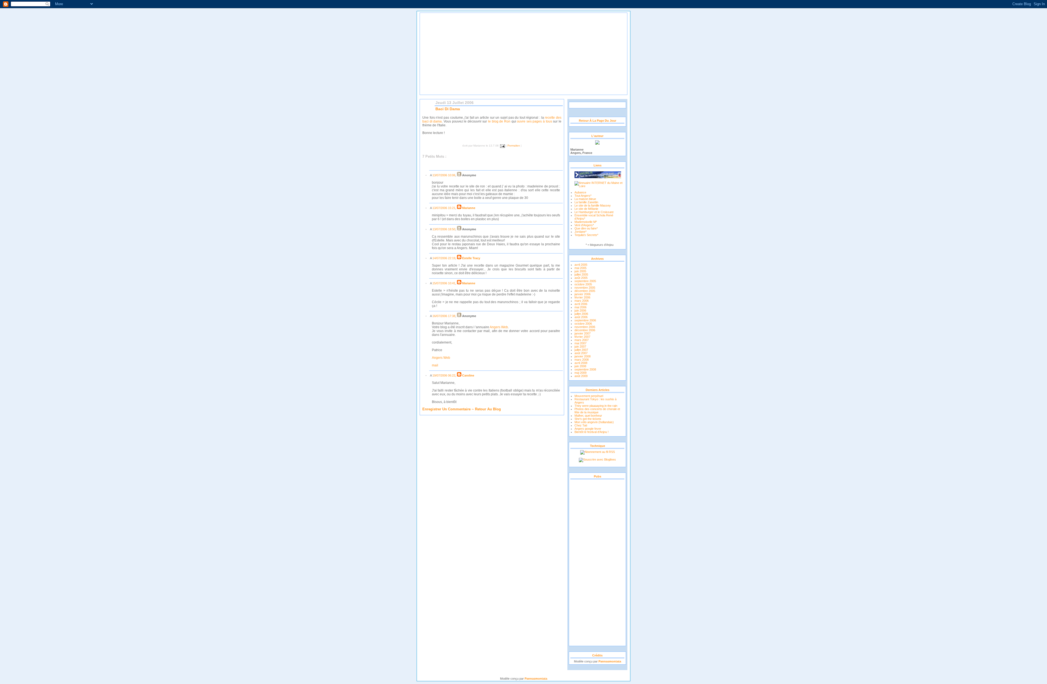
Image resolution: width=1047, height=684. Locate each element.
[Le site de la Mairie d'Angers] (597, 173)
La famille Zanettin (586, 202)
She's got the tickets (587, 418)
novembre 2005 (584, 287)
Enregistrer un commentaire (446, 409)
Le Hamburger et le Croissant (593, 212)
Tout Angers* (582, 195)
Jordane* (580, 231)
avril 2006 (580, 304)
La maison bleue (585, 199)
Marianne (468, 208)
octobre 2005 (583, 284)
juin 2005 (580, 271)
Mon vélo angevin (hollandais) (594, 422)
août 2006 (581, 317)
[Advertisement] (597, 562)
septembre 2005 (585, 281)
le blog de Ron (499, 121)
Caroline (468, 375)
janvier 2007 (582, 333)
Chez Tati (580, 425)
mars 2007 (581, 340)
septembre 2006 (585, 320)
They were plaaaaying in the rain (595, 405)
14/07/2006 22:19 (443, 258)
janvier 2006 (582, 294)
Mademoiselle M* (585, 221)
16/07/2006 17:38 (443, 316)
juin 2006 (580, 310)
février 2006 (582, 297)
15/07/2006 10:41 (443, 283)
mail (435, 365)
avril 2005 (580, 264)
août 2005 (581, 277)
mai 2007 (580, 343)
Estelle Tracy (471, 258)
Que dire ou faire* (586, 228)
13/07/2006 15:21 (443, 208)
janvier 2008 (582, 356)
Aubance (580, 192)
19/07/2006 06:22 (443, 375)
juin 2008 (580, 366)
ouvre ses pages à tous (534, 121)
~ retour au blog (486, 409)
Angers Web (499, 327)
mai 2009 (580, 372)
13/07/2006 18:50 (443, 229)
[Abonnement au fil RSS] (597, 451)
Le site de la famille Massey (592, 205)
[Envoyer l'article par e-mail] (502, 145)
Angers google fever (587, 428)
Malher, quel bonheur (588, 415)
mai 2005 (580, 268)
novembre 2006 (584, 326)
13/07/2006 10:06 (443, 175)
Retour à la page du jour (597, 120)
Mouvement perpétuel (588, 396)
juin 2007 (580, 346)
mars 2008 (581, 359)
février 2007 (582, 336)
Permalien (513, 145)
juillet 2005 (581, 274)
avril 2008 (580, 363)
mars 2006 (581, 300)
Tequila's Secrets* (586, 235)
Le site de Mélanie (586, 208)
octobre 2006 (583, 323)
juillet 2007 (581, 349)
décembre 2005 (584, 290)
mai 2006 (580, 307)
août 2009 (581, 376)
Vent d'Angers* (584, 225)
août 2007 (581, 353)
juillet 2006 (581, 313)
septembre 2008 (585, 369)
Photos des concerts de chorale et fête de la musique (597, 410)
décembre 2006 (584, 330)
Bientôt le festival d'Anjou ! (591, 432)
